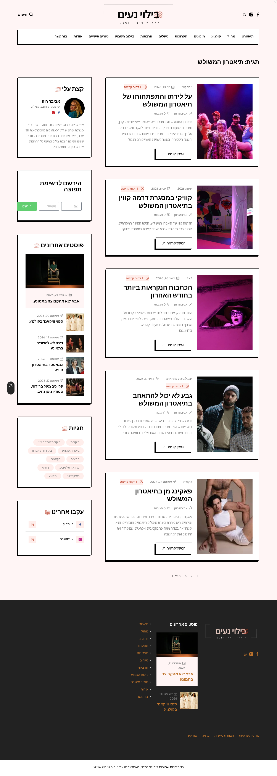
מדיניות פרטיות (249, 735)
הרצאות (146, 36)
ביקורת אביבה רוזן (49, 442)
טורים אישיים (98, 36)
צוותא (45, 467)
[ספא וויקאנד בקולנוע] (75, 322)
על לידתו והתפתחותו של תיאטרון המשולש (157, 100)
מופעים (199, 36)
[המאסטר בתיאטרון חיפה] (75, 365)
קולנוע (216, 36)
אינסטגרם (66, 539)
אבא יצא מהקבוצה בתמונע (56, 301)
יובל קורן (187, 87)
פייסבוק (68, 524)
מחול (231, 36)
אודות (78, 36)
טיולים (163, 36)
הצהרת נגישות (224, 735)
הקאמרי (55, 459)
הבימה (75, 459)
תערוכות (181, 36)
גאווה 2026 (184, 189)
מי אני (205, 735)
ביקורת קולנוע (70, 451)
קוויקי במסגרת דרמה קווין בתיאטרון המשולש (155, 202)
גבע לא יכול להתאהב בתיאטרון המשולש (162, 399)
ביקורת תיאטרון (42, 451)
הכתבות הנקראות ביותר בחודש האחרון (158, 291)
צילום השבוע (124, 36)
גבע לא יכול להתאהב (179, 379)
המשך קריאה (176, 153)
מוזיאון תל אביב (69, 467)
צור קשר (61, 36)
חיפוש (22, 14)
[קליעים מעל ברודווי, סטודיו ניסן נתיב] (75, 387)
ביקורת (187, 482)
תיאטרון (248, 36)
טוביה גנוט (111, 767)
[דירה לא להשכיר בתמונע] (75, 343)
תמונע (53, 476)
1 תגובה (161, 412)
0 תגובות (160, 113)
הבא (177, 576)
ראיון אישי (73, 476)
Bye (189, 278)
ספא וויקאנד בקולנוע (46, 321)
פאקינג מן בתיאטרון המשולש (163, 495)
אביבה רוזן (180, 113)
